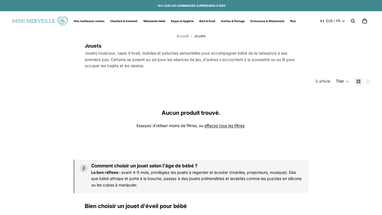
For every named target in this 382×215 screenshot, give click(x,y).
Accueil (182, 36)
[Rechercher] (353, 21)
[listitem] (293, 21)
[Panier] (365, 21)
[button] (342, 81)
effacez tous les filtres (224, 125)
